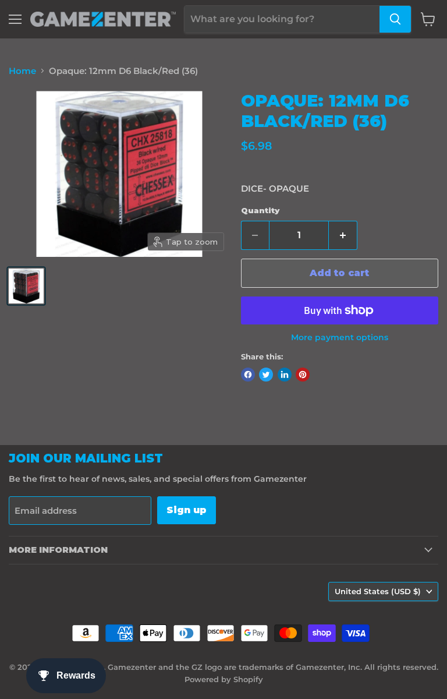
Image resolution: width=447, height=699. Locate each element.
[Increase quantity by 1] (343, 235)
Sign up (186, 510)
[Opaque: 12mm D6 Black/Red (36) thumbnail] (26, 286)
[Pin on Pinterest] (303, 375)
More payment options (339, 337)
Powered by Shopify (224, 679)
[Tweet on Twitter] (266, 375)
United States (378, 591)
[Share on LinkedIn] (285, 375)
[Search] (395, 19)
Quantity (260, 210)
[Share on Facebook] (248, 375)
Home (22, 71)
